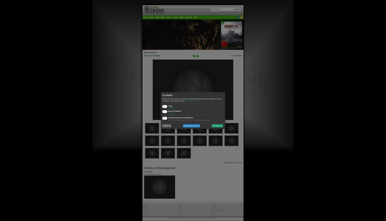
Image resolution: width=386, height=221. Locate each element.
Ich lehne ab (167, 126)
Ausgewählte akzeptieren (192, 126)
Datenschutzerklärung (192, 101)
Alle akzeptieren (217, 126)
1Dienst (171, 108)
